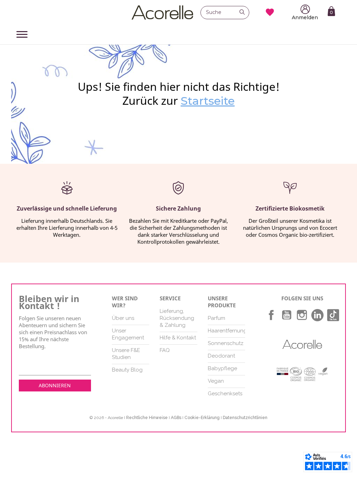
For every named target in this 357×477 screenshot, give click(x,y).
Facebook (271, 315)
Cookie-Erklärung (202, 417)
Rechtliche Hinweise (147, 417)
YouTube (287, 315)
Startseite (208, 101)
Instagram (302, 315)
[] (244, 13)
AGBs (176, 417)
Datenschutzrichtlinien (245, 417)
